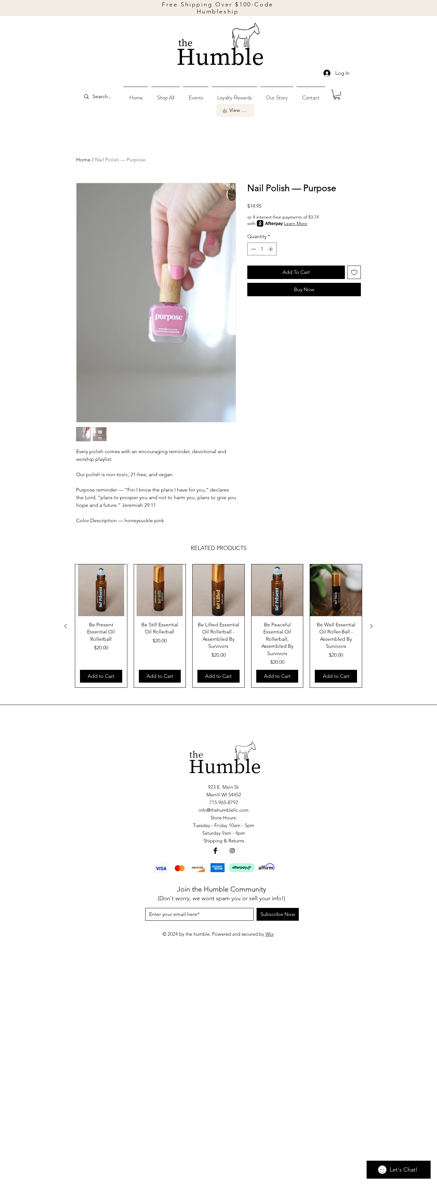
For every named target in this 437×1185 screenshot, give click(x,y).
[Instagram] (232, 851)
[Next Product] (371, 626)
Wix (270, 934)
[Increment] (271, 249)
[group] (218, 626)
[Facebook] (215, 851)
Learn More (295, 223)
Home (83, 160)
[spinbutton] (262, 249)
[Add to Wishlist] (354, 272)
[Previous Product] (65, 626)
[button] (165, 95)
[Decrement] (252, 249)
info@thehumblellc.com (224, 810)
